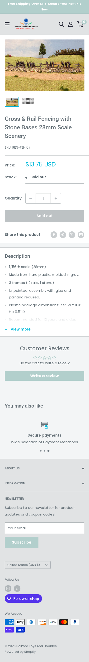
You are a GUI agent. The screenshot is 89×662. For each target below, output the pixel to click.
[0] (80, 24)
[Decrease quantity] (31, 198)
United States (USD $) (23, 565)
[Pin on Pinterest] (63, 234)
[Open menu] (7, 24)
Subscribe (21, 542)
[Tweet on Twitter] (72, 234)
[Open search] (61, 24)
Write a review (44, 376)
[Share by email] (81, 234)
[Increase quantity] (56, 198)
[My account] (70, 24)
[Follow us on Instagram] (8, 588)
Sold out (45, 216)
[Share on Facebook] (54, 234)
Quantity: (14, 198)
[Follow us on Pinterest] (17, 588)
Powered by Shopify (20, 651)
